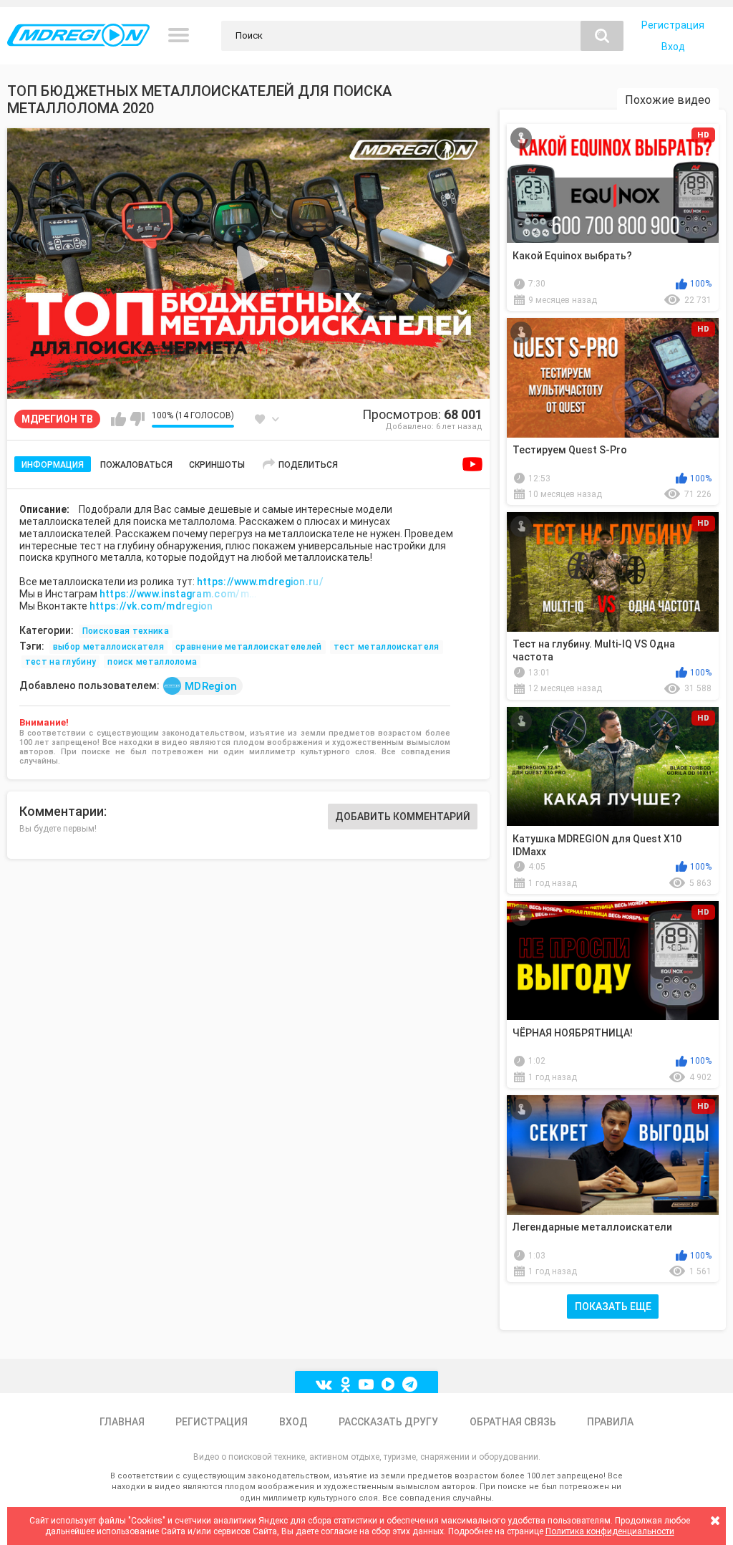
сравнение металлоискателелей (248, 647)
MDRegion (211, 686)
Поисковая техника (125, 631)
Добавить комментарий (402, 816)
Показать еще (613, 1306)
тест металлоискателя (387, 647)
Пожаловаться (136, 465)
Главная (122, 1422)
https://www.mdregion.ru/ (260, 581)
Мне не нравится (137, 419)
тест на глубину (61, 662)
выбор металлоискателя (108, 647)
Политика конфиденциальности (609, 1531)
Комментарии (61, 811)
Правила (610, 1422)
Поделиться (308, 465)
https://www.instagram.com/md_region (178, 594)
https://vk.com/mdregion (151, 606)
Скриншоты (217, 465)
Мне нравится (118, 419)
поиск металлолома (152, 662)
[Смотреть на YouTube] (472, 464)
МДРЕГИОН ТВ (57, 419)
